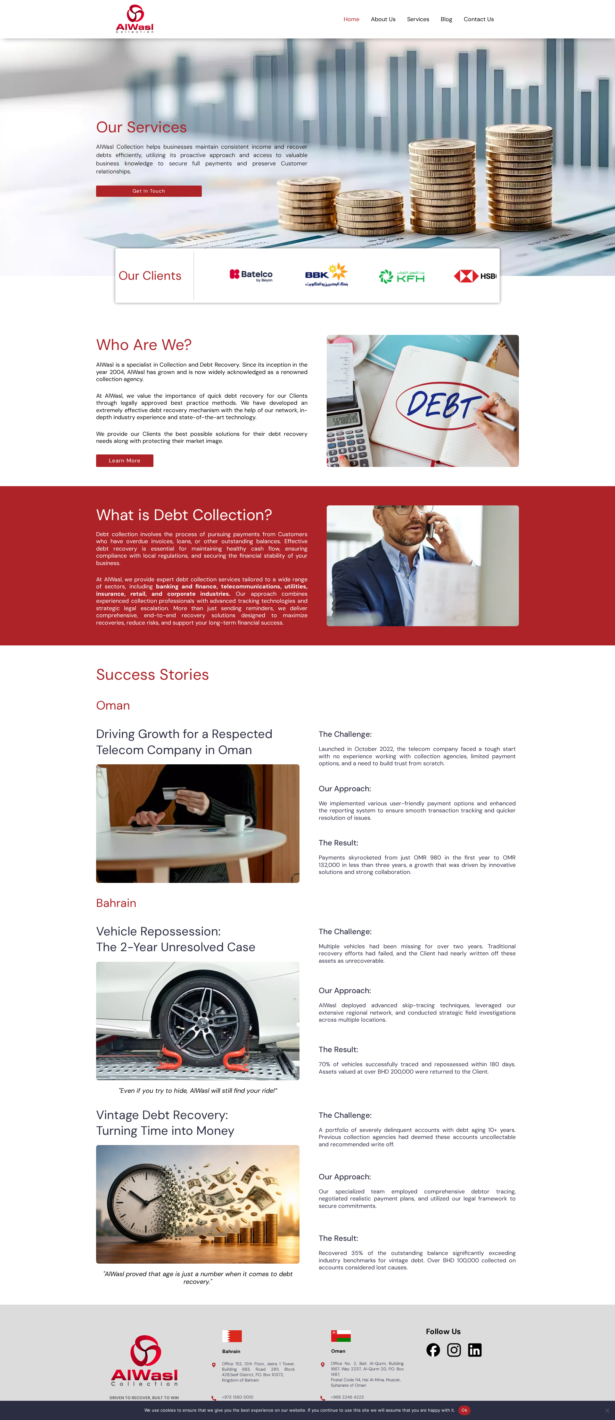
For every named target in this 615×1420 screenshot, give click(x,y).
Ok (464, 1410)
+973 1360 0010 (237, 1397)
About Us (383, 19)
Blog (446, 19)
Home (351, 19)
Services (418, 19)
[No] (607, 1410)
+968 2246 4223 (347, 1397)
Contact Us (479, 19)
